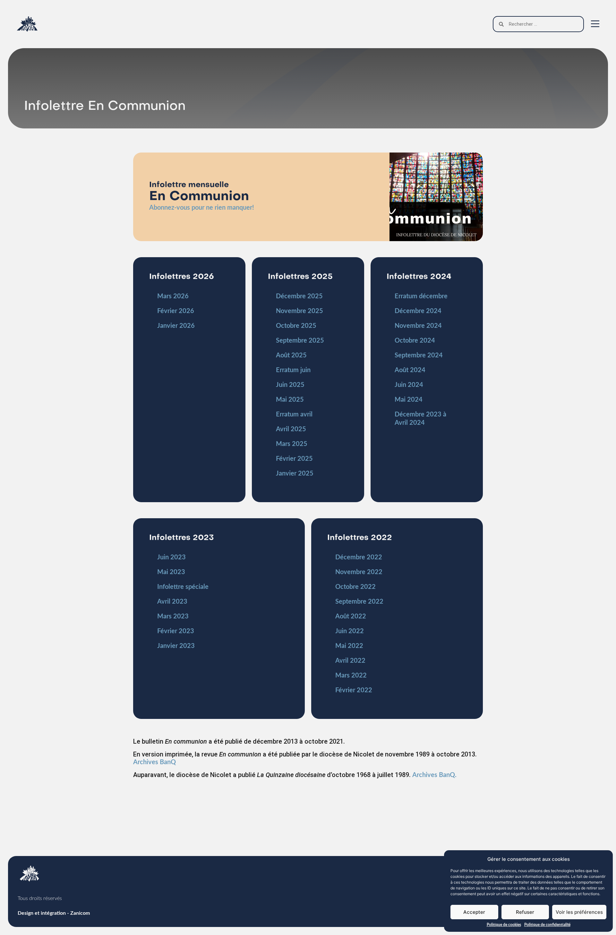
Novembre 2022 (358, 572)
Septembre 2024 (419, 355)
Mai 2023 (171, 572)
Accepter (474, 912)
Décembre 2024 (418, 311)
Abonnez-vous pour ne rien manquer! (201, 208)
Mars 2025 (291, 444)
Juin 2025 (290, 385)
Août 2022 (350, 616)
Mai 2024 (409, 400)
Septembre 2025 (300, 340)
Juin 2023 (171, 557)
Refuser (525, 912)
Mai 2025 (290, 400)
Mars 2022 (351, 675)
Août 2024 (410, 370)
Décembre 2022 (358, 557)
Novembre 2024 (418, 326)
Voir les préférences (579, 912)
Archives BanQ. (434, 775)
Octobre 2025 (296, 326)
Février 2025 (294, 459)
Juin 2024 (409, 385)
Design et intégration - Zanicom (54, 913)
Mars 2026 (173, 296)
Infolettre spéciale (183, 587)
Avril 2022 (350, 661)
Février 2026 (175, 311)
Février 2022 (353, 690)
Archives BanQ (154, 762)
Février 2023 (175, 631)
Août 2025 (291, 355)
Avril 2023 (172, 602)
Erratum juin (293, 370)
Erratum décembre (421, 296)
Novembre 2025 (299, 311)
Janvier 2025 (294, 473)
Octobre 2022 (355, 587)
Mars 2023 (173, 616)
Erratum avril (294, 414)
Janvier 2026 (176, 326)
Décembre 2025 (299, 296)
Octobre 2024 (415, 340)
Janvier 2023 (176, 646)
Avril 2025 (291, 429)
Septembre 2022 (359, 602)
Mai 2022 (349, 646)
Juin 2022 (349, 631)
